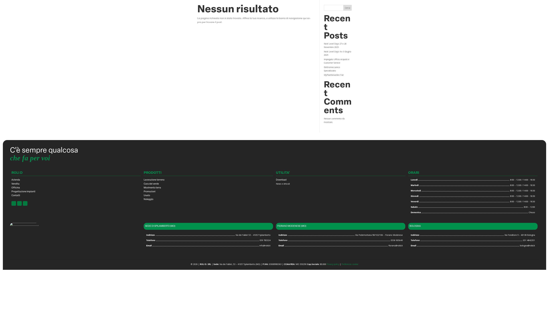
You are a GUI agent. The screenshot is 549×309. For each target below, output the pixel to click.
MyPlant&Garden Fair (334, 75)
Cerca (347, 7)
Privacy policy (333, 264)
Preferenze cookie (349, 264)
